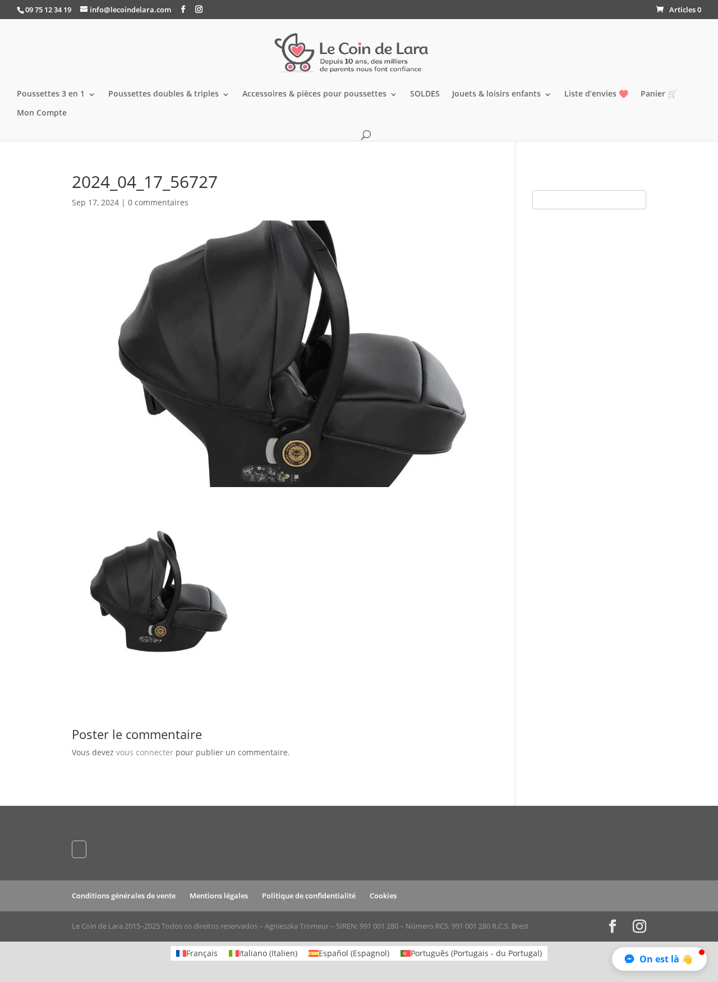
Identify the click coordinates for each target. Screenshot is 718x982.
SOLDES (425, 94)
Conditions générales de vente (124, 896)
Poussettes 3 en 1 (51, 94)
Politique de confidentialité (309, 896)
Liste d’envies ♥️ (596, 94)
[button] (659, 959)
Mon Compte (42, 113)
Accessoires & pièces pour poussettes (314, 94)
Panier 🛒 (659, 94)
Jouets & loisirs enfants (496, 94)
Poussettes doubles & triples (163, 94)
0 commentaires (158, 202)
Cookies (383, 896)
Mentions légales (219, 896)
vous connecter (144, 752)
